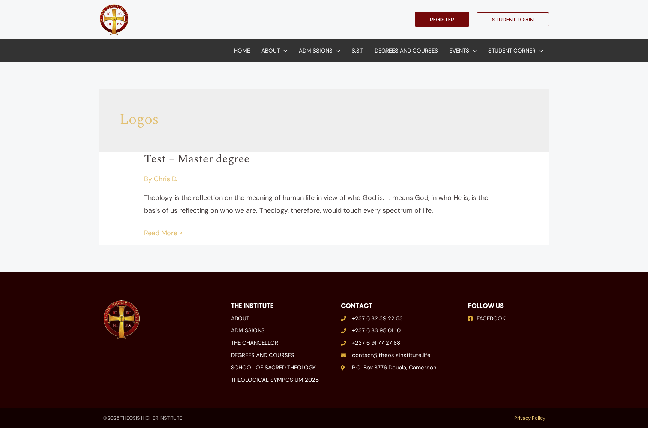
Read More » (163, 232)
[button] (442, 19)
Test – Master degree (197, 159)
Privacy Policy (529, 418)
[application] (284, 50)
